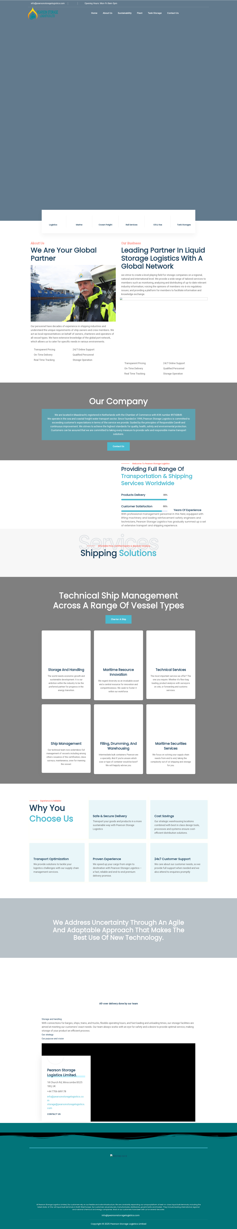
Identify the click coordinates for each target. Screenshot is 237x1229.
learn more (75, 81)
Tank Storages (184, 224)
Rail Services (131, 224)
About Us (107, 13)
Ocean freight (105, 224)
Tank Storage (155, 13)
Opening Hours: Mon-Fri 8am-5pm (100, 3)
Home (94, 13)
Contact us (54, 1114)
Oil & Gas (157, 224)
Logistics (53, 224)
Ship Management (66, 743)
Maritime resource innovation (118, 672)
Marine (79, 224)
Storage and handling (66, 669)
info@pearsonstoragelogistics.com (47, 3)
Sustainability (125, 13)
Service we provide (44, 81)
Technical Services (171, 669)
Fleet (139, 13)
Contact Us (173, 13)
